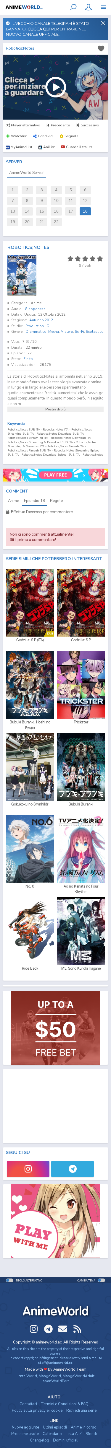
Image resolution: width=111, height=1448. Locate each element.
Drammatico (36, 331)
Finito (28, 358)
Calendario (52, 1433)
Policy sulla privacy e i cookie (37, 1410)
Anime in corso (83, 1427)
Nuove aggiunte (25, 1427)
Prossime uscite (25, 1433)
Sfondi (91, 1433)
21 (41, 222)
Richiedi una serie (81, 1410)
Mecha (53, 331)
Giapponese (35, 308)
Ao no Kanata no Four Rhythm (81, 889)
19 (12, 222)
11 (71, 200)
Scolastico (95, 331)
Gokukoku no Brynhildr (30, 804)
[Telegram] (72, 1169)
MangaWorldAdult (78, 1376)
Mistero (67, 331)
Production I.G (37, 326)
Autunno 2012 (41, 320)
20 (27, 222)
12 (85, 200)
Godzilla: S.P (81, 640)
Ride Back (30, 968)
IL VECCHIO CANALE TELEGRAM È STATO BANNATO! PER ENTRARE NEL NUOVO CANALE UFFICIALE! (47, 29)
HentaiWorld (26, 1376)
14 (27, 211)
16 (56, 211)
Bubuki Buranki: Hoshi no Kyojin (30, 725)
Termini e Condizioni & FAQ (65, 1404)
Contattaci (28, 1404)
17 (70, 211)
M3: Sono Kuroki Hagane (81, 968)
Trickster (81, 722)
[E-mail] (63, 1329)
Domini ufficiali (65, 1440)
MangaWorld (50, 1376)
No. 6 (29, 886)
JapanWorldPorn (55, 1381)
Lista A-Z (74, 1433)
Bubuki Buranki (81, 804)
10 (56, 200)
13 (12, 211)
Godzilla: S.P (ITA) (30, 640)
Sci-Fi (79, 331)
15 (41, 211)
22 (56, 222)
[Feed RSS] (77, 1329)
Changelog (39, 1440)
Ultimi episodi (55, 1427)
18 (85, 211)
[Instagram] (28, 1169)
